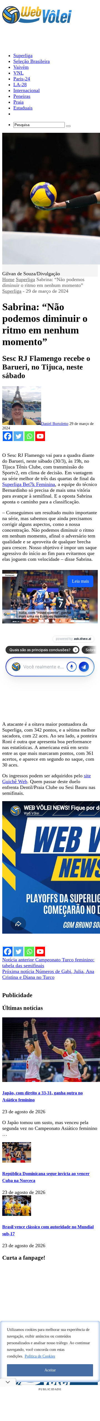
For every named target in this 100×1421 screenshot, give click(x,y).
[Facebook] (7, 436)
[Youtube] (40, 436)
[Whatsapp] (29, 436)
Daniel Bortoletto (54, 424)
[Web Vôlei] (37, 21)
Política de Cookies (40, 1356)
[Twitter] (18, 436)
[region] (50, 1351)
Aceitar (50, 1370)
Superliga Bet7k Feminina (28, 484)
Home (8, 279)
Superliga (25, 279)
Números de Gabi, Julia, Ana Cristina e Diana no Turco (48, 974)
